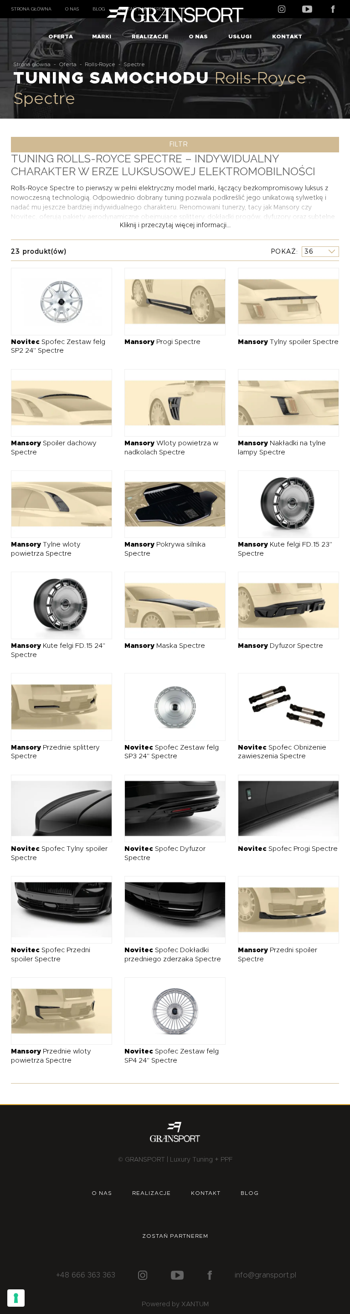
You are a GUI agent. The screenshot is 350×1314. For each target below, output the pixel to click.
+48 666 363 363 (85, 1275)
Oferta (60, 36)
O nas (72, 8)
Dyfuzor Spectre (280, 645)
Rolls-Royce (100, 64)
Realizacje (150, 36)
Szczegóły (55, 300)
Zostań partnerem (175, 1236)
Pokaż (283, 251)
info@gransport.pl (265, 1275)
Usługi (240, 36)
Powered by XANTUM (175, 1304)
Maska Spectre (164, 645)
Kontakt (287, 36)
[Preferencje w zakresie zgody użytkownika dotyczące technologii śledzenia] (16, 1298)
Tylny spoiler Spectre (288, 342)
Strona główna (31, 8)
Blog (99, 8)
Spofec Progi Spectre (288, 848)
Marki (101, 36)
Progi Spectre (162, 342)
